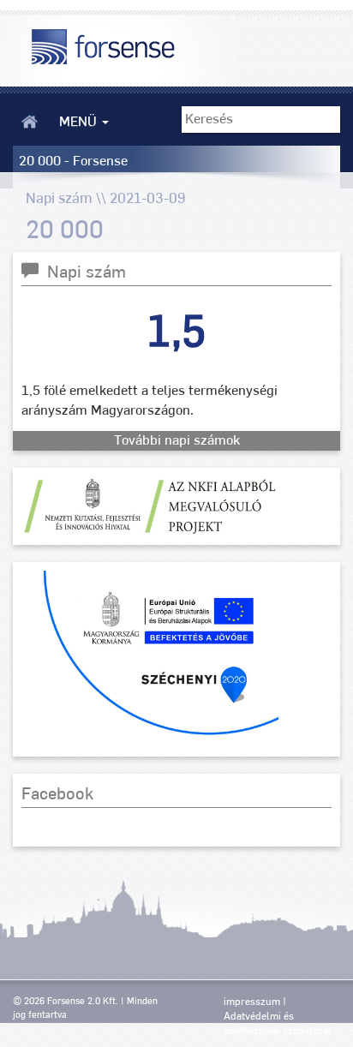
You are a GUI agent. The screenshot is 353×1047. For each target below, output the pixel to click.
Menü (79, 122)
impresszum (252, 1001)
